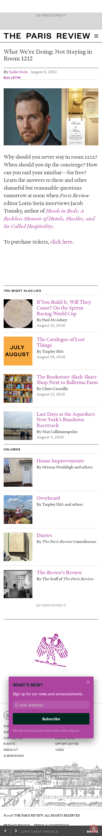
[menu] (96, 36)
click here (61, 241)
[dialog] (51, 710)
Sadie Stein (18, 72)
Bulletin (12, 77)
